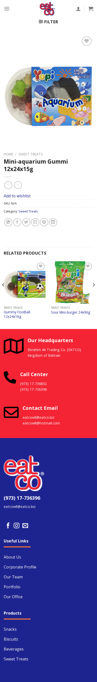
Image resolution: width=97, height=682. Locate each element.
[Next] (93, 294)
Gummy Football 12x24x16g (17, 314)
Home (8, 154)
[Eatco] (47, 8)
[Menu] (7, 8)
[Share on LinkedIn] (53, 222)
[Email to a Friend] (35, 222)
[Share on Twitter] (26, 222)
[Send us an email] (25, 526)
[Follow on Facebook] (8, 526)
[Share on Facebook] (17, 222)
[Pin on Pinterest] (44, 222)
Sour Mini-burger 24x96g (70, 312)
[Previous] (3, 294)
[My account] (78, 8)
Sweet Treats (30, 154)
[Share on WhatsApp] (8, 222)
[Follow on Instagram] (16, 526)
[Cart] (90, 8)
